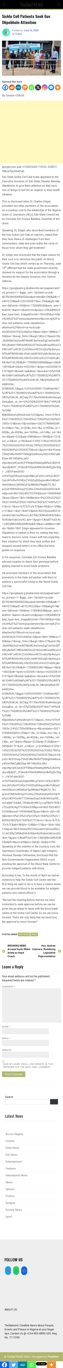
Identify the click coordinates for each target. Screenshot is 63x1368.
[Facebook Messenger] (51, 87)
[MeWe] (18, 87)
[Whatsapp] (31, 87)
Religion (10, 1203)
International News (17, 1175)
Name (6, 1026)
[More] (58, 87)
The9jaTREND (31, 4)
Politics (10, 1196)
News (34, 934)
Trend (18, 34)
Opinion (10, 1189)
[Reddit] (12, 87)
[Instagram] (45, 87)
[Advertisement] (31, 131)
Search (9, 1097)
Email (6, 1038)
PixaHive (53, 1356)
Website (7, 1050)
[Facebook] (5, 87)
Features (11, 1168)
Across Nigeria (14, 1134)
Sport (9, 1216)
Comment (8, 987)
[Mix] (25, 87)
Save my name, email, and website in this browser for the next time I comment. (28, 1065)
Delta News (12, 1147)
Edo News (24, 934)
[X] (38, 87)
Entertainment (14, 1161)
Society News (14, 1209)
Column (10, 1141)
